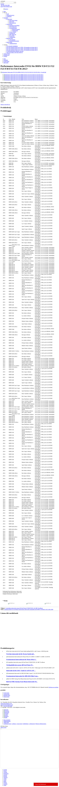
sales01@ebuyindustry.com (7, 704)
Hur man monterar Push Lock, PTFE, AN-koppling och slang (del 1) (22, 47)
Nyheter (5, 56)
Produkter (5, 17)
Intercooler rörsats (13, 20)
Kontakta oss (6, 55)
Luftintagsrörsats (13, 43)
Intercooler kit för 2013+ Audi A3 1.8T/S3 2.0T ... (21, 670)
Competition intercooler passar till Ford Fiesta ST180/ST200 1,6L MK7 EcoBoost (24, 608)
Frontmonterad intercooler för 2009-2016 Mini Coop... (22, 676)
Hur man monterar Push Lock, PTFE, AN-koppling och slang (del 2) (22, 48)
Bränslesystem (9, 38)
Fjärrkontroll (15, 30)
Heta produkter (6, 720)
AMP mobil (6, 722)
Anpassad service (10, 15)
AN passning (12, 39)
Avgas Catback (12, 32)
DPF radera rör (12, 34)
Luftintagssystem (7, 723)
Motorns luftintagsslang (40, 723)
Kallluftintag (25, 723)
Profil (7, 14)
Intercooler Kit (12, 23)
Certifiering (9, 16)
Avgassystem (9, 24)
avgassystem (19, 723)
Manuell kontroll (16, 29)
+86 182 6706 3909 (7, 706)
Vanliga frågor (6, 53)
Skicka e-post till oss (5, 104)
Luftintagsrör (32, 723)
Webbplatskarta (6, 721)
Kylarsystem (9, 19)
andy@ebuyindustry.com (6, 703)
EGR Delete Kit (13, 26)
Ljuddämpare (12, 37)
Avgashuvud (12, 33)
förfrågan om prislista (53, 687)
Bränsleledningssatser (14, 41)
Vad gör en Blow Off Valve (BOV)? (14, 52)
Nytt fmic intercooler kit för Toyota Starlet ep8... (20, 654)
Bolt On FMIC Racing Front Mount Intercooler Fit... (22, 681)
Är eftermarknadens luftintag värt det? (15, 51)
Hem (4, 11)
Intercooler (11, 21)
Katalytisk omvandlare (14, 25)
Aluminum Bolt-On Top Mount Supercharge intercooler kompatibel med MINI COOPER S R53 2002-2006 (28, 609)
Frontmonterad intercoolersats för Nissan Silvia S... (21, 659)
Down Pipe (11, 35)
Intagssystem (9, 42)
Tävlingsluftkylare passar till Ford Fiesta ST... (19, 665)
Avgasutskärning (13, 28)
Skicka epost (3, 727)
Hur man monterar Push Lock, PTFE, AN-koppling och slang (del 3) (22, 50)
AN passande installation (12, 46)
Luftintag (14, 723)
